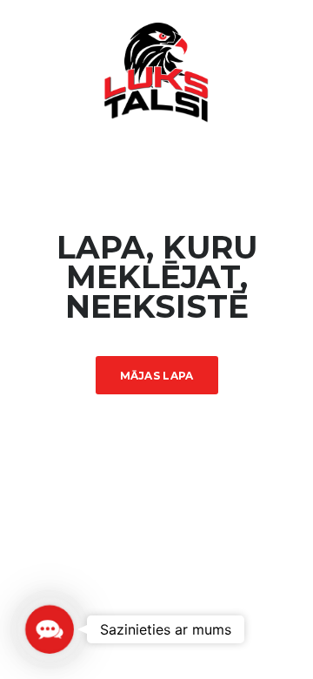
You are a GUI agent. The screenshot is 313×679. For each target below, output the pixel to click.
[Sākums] (156, 71)
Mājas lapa (157, 375)
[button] (49, 629)
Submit (161, 628)
